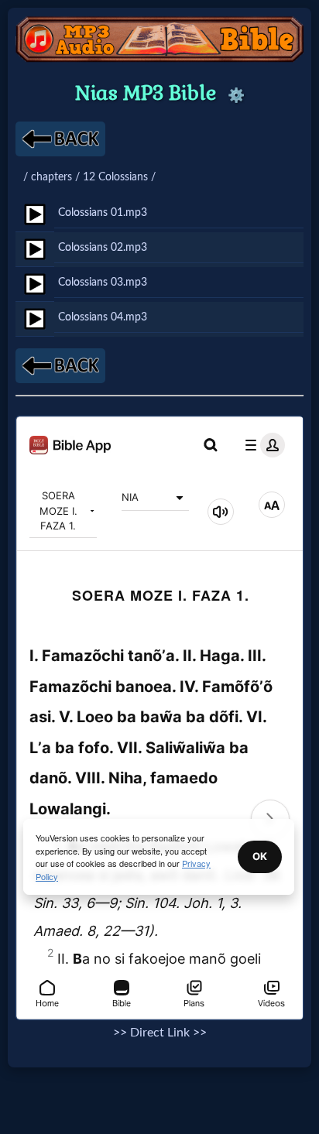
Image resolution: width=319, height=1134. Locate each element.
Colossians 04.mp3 (102, 317)
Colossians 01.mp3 (102, 212)
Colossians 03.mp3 (102, 282)
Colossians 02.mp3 (102, 247)
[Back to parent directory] (60, 139)
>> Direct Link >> (160, 1032)
